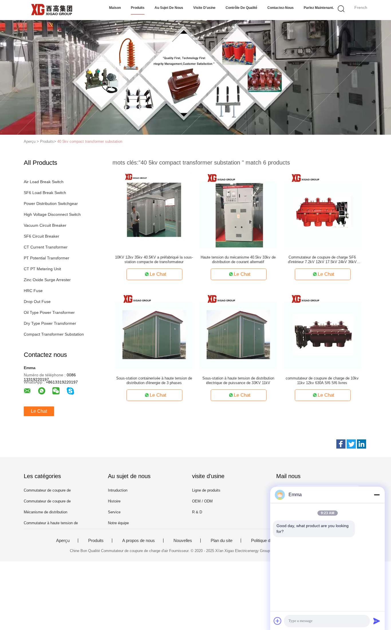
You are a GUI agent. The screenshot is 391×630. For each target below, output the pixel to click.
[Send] (376, 621)
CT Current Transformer (46, 247)
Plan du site (221, 541)
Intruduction (117, 490)
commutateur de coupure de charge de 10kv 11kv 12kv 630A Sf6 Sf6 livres (322, 380)
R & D (197, 512)
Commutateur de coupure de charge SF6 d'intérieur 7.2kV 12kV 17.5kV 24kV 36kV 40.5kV (322, 259)
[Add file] (278, 621)
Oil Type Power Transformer (49, 312)
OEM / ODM (202, 501)
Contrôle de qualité (241, 8)
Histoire (114, 501)
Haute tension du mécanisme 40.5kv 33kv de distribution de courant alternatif (238, 259)
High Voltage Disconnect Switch (52, 214)
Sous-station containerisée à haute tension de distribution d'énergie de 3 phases (154, 380)
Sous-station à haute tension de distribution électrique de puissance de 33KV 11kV (238, 380)
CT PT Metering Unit (42, 269)
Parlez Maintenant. (319, 8)
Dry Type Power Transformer (50, 323)
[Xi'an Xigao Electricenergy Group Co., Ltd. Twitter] (351, 444)
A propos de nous (138, 541)
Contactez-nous (280, 8)
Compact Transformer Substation (54, 334)
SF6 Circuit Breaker (41, 236)
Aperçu (63, 541)
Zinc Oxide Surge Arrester (47, 279)
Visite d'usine (204, 8)
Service (114, 512)
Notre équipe (118, 523)
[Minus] (376, 494)
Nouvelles (182, 541)
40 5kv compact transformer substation (89, 141)
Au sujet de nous (169, 8)
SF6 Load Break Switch (45, 192)
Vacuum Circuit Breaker (45, 225)
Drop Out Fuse (37, 301)
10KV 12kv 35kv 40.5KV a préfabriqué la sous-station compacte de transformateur (154, 259)
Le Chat (39, 411)
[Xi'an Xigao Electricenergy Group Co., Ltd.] (52, 10)
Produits (138, 8)
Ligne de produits (206, 490)
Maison (115, 8)
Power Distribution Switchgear (51, 203)
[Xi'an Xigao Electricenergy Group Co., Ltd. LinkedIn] (361, 444)
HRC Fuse (33, 290)
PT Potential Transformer (46, 258)
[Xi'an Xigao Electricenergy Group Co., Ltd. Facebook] (340, 444)
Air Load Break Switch (44, 181)
